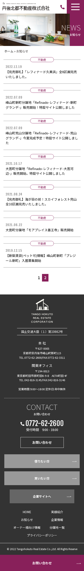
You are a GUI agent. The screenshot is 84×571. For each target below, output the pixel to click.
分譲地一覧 (57, 527)
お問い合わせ (42, 563)
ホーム (8, 51)
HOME (27, 512)
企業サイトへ (42, 496)
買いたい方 (42, 478)
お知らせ (27, 520)
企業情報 (57, 520)
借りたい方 (42, 461)
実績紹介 (57, 512)
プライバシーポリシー (42, 535)
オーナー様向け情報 (26, 527)
